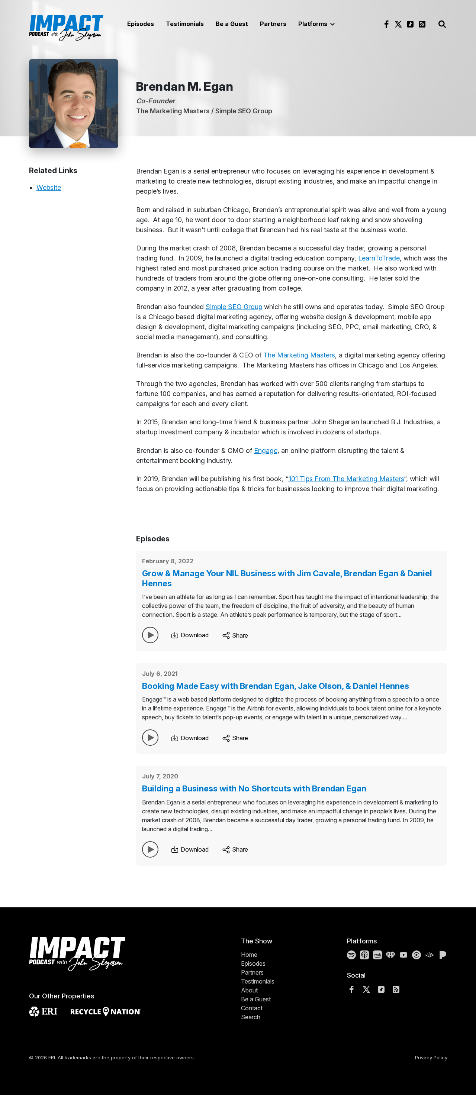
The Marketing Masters (299, 355)
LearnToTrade (379, 258)
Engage (265, 450)
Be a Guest (232, 23)
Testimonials (185, 23)
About (249, 990)
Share (239, 635)
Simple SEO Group (234, 307)
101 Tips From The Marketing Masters (346, 479)
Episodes (140, 23)
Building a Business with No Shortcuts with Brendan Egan (254, 788)
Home (249, 954)
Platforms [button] (313, 23)
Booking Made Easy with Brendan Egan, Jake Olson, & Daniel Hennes (275, 686)
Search (250, 1017)
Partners (273, 23)
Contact (252, 1008)
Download (194, 635)
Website (48, 187)
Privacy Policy (431, 1057)
